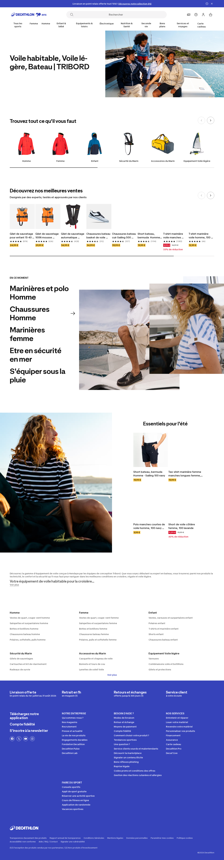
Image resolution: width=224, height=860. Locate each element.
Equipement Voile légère (197, 161)
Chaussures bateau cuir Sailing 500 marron (124, 235)
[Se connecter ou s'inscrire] (203, 14)
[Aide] (196, 14)
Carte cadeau (201, 25)
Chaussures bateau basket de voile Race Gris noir (98, 235)
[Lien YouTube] (25, 738)
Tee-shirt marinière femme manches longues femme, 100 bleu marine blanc (185, 473)
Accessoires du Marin (163, 161)
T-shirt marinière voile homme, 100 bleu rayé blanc (200, 235)
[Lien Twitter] (18, 738)
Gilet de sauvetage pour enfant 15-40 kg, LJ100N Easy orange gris (22, 235)
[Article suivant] (210, 120)
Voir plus (112, 675)
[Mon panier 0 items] (210, 14)
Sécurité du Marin (128, 161)
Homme (26, 161)
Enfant (94, 161)
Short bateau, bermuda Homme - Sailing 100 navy (150, 235)
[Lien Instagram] (32, 738)
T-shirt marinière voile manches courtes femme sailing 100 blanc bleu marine (173, 235)
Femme (60, 161)
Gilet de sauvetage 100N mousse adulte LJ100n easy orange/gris (47, 235)
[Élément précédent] (201, 120)
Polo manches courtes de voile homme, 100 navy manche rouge (149, 526)
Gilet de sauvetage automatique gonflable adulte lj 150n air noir (73, 235)
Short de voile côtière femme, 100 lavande (182, 526)
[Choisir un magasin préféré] (188, 14)
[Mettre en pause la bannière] (206, 3)
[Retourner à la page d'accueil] (29, 14)
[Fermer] (211, 3)
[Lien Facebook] (12, 738)
